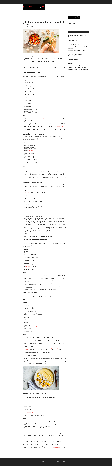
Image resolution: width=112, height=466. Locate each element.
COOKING (29, 452)
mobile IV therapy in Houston (55, 447)
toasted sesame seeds (50, 294)
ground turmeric (30, 412)
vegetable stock (59, 126)
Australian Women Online (34, 7)
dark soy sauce (32, 150)
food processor (46, 118)
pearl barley (27, 266)
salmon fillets (27, 192)
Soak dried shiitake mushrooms (42, 215)
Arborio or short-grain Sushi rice (32, 326)
